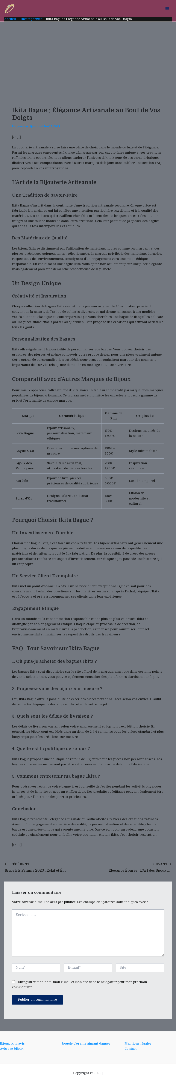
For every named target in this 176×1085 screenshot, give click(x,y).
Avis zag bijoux (11, 1049)
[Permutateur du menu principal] (167, 8)
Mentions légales (137, 1043)
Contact (130, 1049)
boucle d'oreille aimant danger (86, 1043)
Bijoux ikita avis (12, 1043)
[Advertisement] (88, 54)
